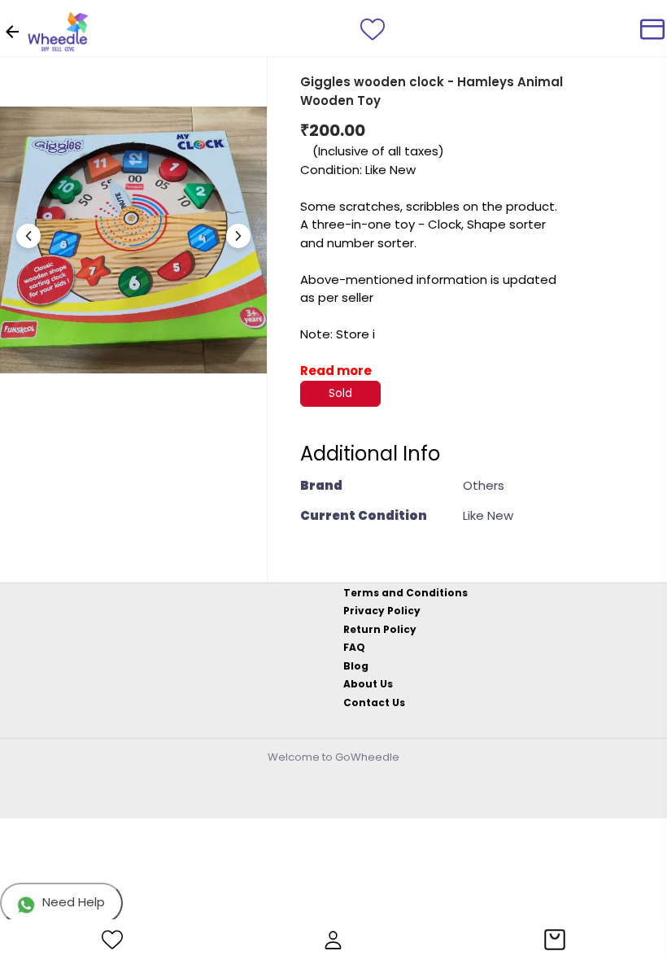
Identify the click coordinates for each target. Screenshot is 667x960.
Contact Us (374, 702)
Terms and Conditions (405, 593)
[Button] (238, 236)
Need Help (73, 901)
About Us (368, 684)
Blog (355, 666)
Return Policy (379, 629)
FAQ (354, 647)
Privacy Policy (382, 610)
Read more (336, 370)
